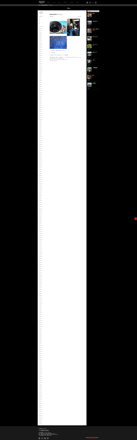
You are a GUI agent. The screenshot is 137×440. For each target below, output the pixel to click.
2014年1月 (40, 320)
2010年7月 (40, 401)
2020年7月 (40, 169)
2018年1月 (40, 227)
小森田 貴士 (52, 16)
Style (54, 2)
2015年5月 (40, 289)
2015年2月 (40, 295)
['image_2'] (58, 42)
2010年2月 (40, 411)
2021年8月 (40, 144)
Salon (48, 2)
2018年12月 (40, 206)
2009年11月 (40, 417)
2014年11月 (40, 301)
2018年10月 (40, 210)
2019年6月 (40, 194)
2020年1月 (40, 181)
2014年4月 (40, 314)
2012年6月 (40, 357)
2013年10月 (40, 326)
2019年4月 (40, 198)
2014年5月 (40, 312)
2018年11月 (40, 208)
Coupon (71, 2)
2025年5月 (40, 57)
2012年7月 (40, 355)
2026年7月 (40, 30)
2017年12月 (40, 229)
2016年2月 (40, 272)
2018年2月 (40, 225)
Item (59, 2)
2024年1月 (40, 88)
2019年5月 (40, 196)
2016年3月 (40, 270)
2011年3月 (40, 386)
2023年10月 (40, 94)
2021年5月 (40, 150)
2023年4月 (40, 105)
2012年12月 (40, 345)
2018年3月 (40, 223)
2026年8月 (40, 28)
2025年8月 (40, 51)
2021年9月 (40, 142)
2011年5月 (40, 382)
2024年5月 (40, 80)
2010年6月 (40, 403)
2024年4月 (40, 82)
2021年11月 (40, 138)
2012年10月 (40, 349)
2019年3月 (40, 200)
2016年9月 (40, 258)
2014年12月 (40, 299)
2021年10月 (40, 140)
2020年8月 (40, 167)
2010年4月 (40, 407)
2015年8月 (40, 283)
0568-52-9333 (45, 430)
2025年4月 (40, 59)
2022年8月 (40, 121)
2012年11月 (40, 347)
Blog (78, 2)
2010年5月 (40, 405)
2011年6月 (40, 380)
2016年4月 (40, 268)
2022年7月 (40, 123)
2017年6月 (40, 241)
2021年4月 (40, 152)
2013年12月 (40, 322)
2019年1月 (40, 204)
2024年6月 (40, 78)
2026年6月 (40, 32)
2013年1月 (40, 343)
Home (40, 5)
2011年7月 (40, 378)
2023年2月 (40, 109)
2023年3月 (40, 107)
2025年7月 (40, 53)
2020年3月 (40, 177)
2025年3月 (40, 61)
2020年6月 (40, 171)
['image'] (73, 27)
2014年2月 (40, 318)
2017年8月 (40, 237)
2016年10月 (40, 256)
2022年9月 (40, 119)
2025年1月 (40, 65)
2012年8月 (40, 353)
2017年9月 (40, 235)
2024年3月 (40, 84)
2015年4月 (40, 291)
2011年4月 (40, 384)
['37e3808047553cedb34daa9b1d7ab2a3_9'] (58, 27)
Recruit (65, 2)
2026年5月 (40, 34)
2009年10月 (40, 419)
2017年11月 (40, 231)
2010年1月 (40, 413)
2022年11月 (40, 115)
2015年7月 (40, 285)
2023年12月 (40, 90)
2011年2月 (40, 388)
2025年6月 (40, 55)
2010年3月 (40, 409)
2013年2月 (40, 341)
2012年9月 (40, 351)
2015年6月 (40, 287)
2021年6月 (40, 148)
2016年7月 (40, 262)
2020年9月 (40, 165)
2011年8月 (40, 376)
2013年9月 (40, 328)
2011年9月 (40, 374)
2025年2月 (40, 63)
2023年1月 (40, 111)
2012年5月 (40, 359)
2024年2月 (40, 86)
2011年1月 (40, 390)
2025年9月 (40, 49)
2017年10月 (40, 233)
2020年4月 (40, 175)
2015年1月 (40, 297)
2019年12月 (40, 183)
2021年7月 (40, 146)
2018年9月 (40, 212)
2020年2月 (40, 179)
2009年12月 (40, 415)
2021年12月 (40, 136)
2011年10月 (40, 372)
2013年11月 (40, 324)
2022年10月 (40, 117)
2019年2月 (40, 202)
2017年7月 (40, 239)
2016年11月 (40, 254)
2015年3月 (40, 293)
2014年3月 (40, 316)
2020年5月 (40, 173)
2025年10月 (40, 47)
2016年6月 (40, 264)
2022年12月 (40, 113)
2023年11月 (40, 92)
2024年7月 (40, 76)
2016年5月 (40, 266)
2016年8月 (40, 260)
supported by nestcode (92, 438)
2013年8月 (40, 330)
